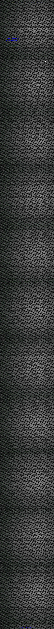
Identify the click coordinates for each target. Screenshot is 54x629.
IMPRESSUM (33, 627)
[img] (27, 17)
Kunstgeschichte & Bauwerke (24, 2)
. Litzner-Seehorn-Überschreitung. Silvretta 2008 (13, 45)
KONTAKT (23, 627)
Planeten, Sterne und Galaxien (34, 2)
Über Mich (41, 2)
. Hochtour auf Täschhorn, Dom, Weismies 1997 (12, 43)
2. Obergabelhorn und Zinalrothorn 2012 (11, 40)
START (20, 627)
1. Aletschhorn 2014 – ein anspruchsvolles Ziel (12, 38)
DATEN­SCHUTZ (28, 627)
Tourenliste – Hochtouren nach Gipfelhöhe (11, 47)
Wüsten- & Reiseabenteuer (15, 2)
